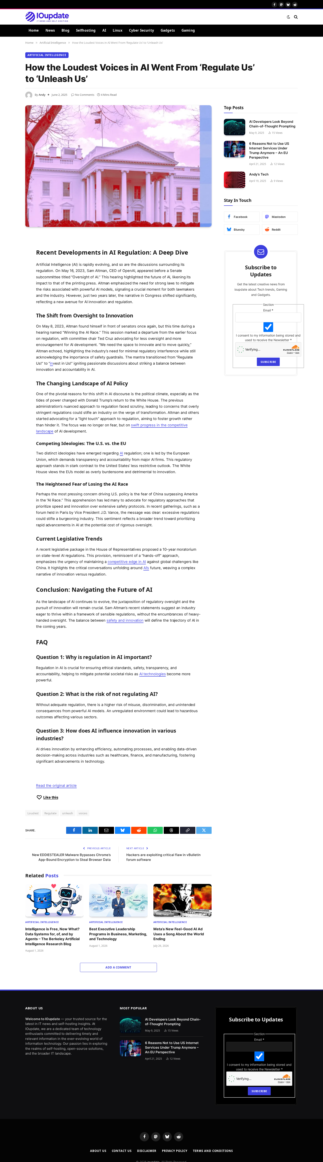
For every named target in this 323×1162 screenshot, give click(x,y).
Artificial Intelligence (46, 55)
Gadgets (168, 30)
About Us (98, 1151)
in (51, 363)
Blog (65, 30)
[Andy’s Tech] (234, 180)
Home (34, 30)
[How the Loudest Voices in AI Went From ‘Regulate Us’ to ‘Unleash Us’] (118, 166)
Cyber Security (141, 30)
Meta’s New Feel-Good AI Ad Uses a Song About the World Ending (178, 934)
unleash (67, 813)
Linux (117, 30)
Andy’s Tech (259, 174)
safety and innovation (125, 620)
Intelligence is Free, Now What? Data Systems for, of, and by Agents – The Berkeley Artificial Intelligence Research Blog (52, 936)
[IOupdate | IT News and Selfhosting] (47, 17)
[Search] (295, 17)
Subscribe (268, 362)
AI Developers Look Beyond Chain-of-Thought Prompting (272, 123)
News (50, 30)
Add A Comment (118, 967)
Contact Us (122, 1151)
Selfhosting (86, 30)
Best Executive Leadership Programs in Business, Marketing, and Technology (118, 934)
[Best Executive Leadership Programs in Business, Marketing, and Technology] (118, 900)
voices (83, 813)
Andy (42, 95)
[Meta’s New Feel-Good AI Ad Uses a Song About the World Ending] (182, 900)
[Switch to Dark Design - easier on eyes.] (288, 17)
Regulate (50, 813)
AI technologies (152, 674)
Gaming (188, 30)
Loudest (33, 813)
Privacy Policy (174, 1151)
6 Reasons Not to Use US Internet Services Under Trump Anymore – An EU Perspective (269, 150)
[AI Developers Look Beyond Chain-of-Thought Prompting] (234, 127)
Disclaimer (146, 1151)
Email (268, 310)
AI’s (146, 568)
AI (104, 30)
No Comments (84, 95)
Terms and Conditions (213, 1151)
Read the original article (56, 785)
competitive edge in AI (127, 561)
